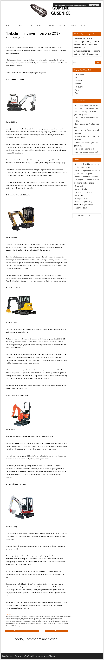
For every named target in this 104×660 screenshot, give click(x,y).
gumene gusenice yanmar (14, 621)
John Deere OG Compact (59, 621)
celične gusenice (61, 616)
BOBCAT (8, 25)
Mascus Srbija (81, 189)
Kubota (78, 83)
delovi (68, 616)
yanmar (25, 626)
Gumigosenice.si (82, 198)
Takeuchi (79, 87)
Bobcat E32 (18, 616)
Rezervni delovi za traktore (86, 176)
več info (84, 5)
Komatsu (78, 80)
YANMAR (73, 25)
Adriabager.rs (84, 215)
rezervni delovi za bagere (60, 623)
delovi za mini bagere (13, 619)
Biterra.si (79, 186)
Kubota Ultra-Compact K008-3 (26, 623)
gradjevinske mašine (27, 619)
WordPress (28, 656)
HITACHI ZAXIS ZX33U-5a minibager (57, 631)
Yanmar (78, 93)
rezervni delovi (46, 623)
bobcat (12, 616)
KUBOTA (39, 25)
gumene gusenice (39, 619)
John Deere (47, 621)
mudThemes (50, 656)
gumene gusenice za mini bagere (33, 621)
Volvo (77, 90)
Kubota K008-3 (11, 623)
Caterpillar (79, 74)
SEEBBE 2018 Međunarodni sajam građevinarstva (22, 631)
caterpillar (39, 616)
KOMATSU (51, 25)
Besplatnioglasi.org (83, 201)
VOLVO (83, 25)
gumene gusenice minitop (54, 619)
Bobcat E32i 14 (28, 616)
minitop (38, 623)
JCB (31, 25)
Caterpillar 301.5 (49, 616)
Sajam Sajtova (81, 208)
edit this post (10, 614)
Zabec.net (79, 192)
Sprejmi (94, 5)
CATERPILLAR (20, 25)
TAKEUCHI (62, 25)
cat (34, 616)
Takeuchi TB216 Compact (14, 626)
